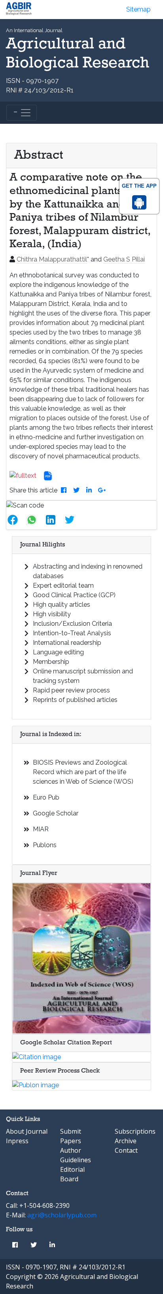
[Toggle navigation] (21, 113)
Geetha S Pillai (124, 259)
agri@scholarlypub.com (62, 1215)
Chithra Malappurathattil (52, 259)
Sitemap (138, 9)
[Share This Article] (15, 519)
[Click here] (26, 475)
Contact (126, 1150)
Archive (125, 1140)
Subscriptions (135, 1131)
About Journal (26, 1131)
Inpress (17, 1140)
